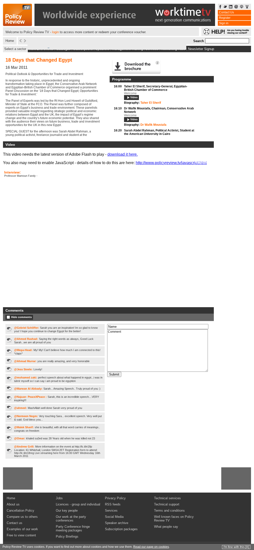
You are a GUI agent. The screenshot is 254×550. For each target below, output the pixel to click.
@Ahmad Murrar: (25, 361)
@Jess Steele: (23, 369)
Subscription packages (121, 529)
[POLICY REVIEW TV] (17, 25)
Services (111, 510)
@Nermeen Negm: (26, 416)
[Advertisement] (18, 478)
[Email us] (236, 7)
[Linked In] (230, 7)
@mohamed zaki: (25, 377)
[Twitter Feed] (225, 7)
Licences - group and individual (78, 504)
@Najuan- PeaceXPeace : (30, 396)
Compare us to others (22, 517)
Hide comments (21, 317)
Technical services (167, 498)
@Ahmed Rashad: (26, 338)
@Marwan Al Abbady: (28, 388)
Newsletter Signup (201, 49)
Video (134, 97)
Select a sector (15, 49)
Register (224, 18)
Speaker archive (116, 523)
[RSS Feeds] (247, 7)
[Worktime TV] (124, 25)
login (55, 32)
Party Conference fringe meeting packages (73, 528)
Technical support (166, 504)
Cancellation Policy (20, 510)
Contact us (14, 523)
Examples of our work (22, 529)
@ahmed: (20, 407)
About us (13, 504)
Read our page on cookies (151, 547)
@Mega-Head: (23, 350)
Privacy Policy (115, 498)
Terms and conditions (169, 510)
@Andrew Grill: (24, 446)
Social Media (114, 517)
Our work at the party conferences (71, 518)
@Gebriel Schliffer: (26, 327)
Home (9, 41)
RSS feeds (113, 504)
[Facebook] (220, 7)
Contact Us (226, 12)
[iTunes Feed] (241, 7)
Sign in (223, 23)
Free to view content (21, 535)
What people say (166, 526)
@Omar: (19, 438)
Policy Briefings (67, 536)
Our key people (67, 510)
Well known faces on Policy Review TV (174, 518)
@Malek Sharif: (24, 427)
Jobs (59, 498)
